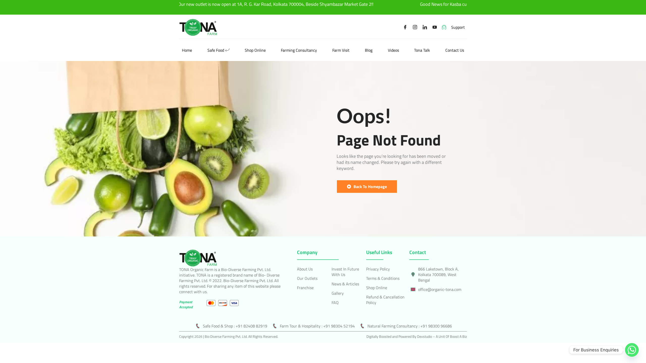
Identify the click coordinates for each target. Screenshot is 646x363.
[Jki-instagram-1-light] (415, 27)
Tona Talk (422, 50)
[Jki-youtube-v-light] (434, 27)
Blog (368, 50)
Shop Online (255, 50)
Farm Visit (340, 50)
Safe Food (215, 50)
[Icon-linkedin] (425, 27)
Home (187, 50)
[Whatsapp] (632, 350)
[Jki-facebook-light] (405, 27)
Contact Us (454, 50)
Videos (393, 50)
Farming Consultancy (299, 50)
